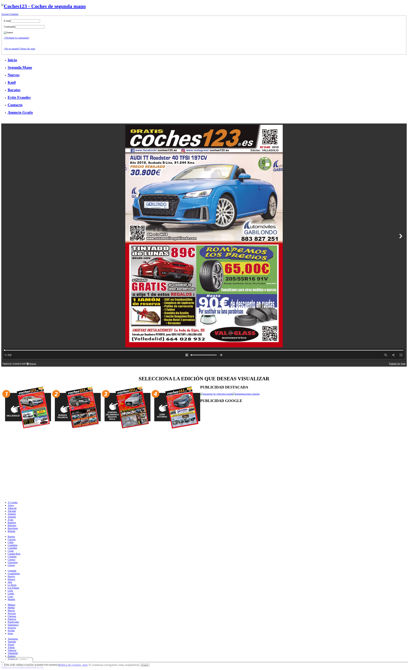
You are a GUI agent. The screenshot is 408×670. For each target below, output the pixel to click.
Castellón (12, 548)
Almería (12, 514)
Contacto (15, 105)
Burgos (11, 536)
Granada (12, 570)
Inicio (12, 60)
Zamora (11, 656)
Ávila (10, 519)
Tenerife (12, 641)
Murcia (11, 610)
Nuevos (13, 75)
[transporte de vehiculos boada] (216, 394)
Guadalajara (14, 573)
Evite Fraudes (19, 97)
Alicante (12, 511)
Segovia (12, 627)
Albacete (12, 508)
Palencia (12, 619)
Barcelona (13, 528)
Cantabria (12, 545)
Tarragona (13, 638)
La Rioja (12, 585)
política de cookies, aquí (73, 664)
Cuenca (11, 559)
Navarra (12, 613)
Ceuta (11, 551)
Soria (10, 633)
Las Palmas (13, 588)
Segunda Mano (20, 67)
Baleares (12, 525)
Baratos (14, 90)
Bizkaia (11, 531)
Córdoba (12, 556)
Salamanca (13, 624)
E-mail (7, 20)
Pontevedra (13, 622)
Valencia (12, 650)
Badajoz (12, 522)
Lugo (10, 596)
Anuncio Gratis (20, 112)
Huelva (11, 576)
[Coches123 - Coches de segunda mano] (43, 6)
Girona (11, 565)
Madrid (11, 599)
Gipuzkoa (13, 562)
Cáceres (12, 539)
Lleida (11, 593)
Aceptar (144, 665)
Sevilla (11, 630)
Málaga (11, 604)
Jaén (10, 582)
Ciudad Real (14, 553)
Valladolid (13, 653)
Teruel (11, 644)
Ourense (12, 616)
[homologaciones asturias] (246, 394)
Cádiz (11, 542)
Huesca (11, 579)
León (10, 590)
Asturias (12, 516)
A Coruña (13, 502)
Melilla (11, 607)
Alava (11, 505)
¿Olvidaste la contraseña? (16, 37)
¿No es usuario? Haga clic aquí (19, 48)
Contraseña (9, 26)
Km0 (12, 82)
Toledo (11, 647)
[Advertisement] (295, 431)
